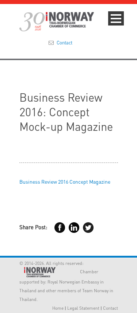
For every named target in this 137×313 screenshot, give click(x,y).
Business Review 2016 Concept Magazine (64, 181)
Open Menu (116, 18)
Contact (64, 42)
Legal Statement (83, 308)
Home (58, 308)
